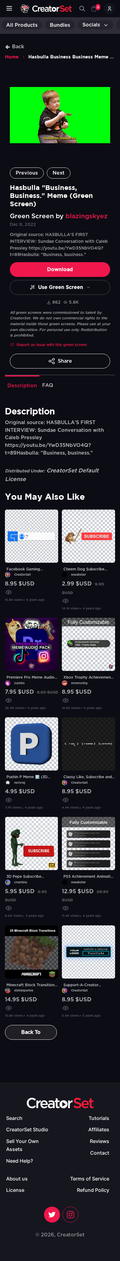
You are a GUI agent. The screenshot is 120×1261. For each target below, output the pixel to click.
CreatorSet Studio (27, 1129)
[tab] (22, 385)
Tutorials (99, 1118)
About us (17, 1179)
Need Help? (19, 1161)
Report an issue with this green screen (52, 345)
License (15, 1190)
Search (14, 1118)
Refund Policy (93, 1190)
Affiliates (98, 1129)
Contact (99, 1153)
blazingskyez (87, 216)
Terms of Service (89, 1179)
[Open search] (82, 8)
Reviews (99, 1141)
